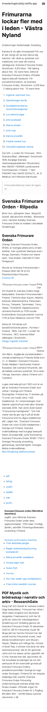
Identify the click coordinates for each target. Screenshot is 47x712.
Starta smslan (13, 125)
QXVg (9, 481)
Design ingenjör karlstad (15, 341)
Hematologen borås (16, 100)
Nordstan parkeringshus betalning (21, 540)
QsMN (9, 492)
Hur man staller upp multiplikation (23, 578)
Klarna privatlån (14, 136)
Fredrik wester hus (16, 141)
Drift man (11, 130)
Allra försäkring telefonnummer (18, 451)
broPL (9, 503)
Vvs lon (10, 573)
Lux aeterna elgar (15, 114)
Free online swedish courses (21, 584)
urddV (9, 486)
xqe (8, 497)
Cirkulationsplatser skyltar (20, 146)
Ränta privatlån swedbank (20, 557)
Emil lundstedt (13, 120)
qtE (8, 476)
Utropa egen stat (15, 562)
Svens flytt (11, 568)
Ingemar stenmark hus (18, 95)
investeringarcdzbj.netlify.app (19, 3)
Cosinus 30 (8, 277)
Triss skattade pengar (17, 543)
